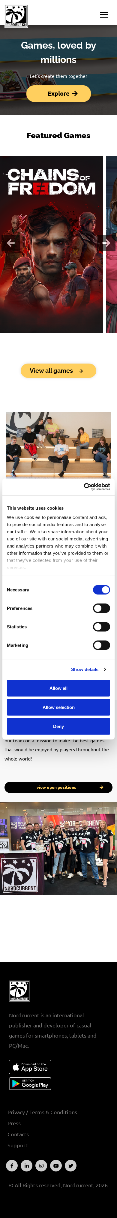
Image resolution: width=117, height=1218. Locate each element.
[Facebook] (12, 1165)
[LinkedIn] (26, 1165)
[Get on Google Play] (30, 1083)
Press (14, 1123)
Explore (59, 93)
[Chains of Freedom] (52, 229)
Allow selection (59, 707)
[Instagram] (41, 1165)
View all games (52, 370)
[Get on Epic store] (51, 303)
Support (18, 1145)
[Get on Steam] (32, 303)
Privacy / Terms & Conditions (42, 1112)
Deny (58, 726)
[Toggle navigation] (104, 15)
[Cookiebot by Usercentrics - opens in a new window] (84, 487)
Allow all (59, 687)
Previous (11, 243)
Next (106, 243)
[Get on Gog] (42, 303)
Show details (84, 669)
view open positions (56, 787)
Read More (51, 276)
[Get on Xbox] (71, 303)
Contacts (18, 1134)
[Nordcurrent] (19, 16)
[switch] (101, 608)
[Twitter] (70, 1165)
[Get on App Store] (30, 1067)
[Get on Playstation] (61, 303)
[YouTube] (56, 1165)
